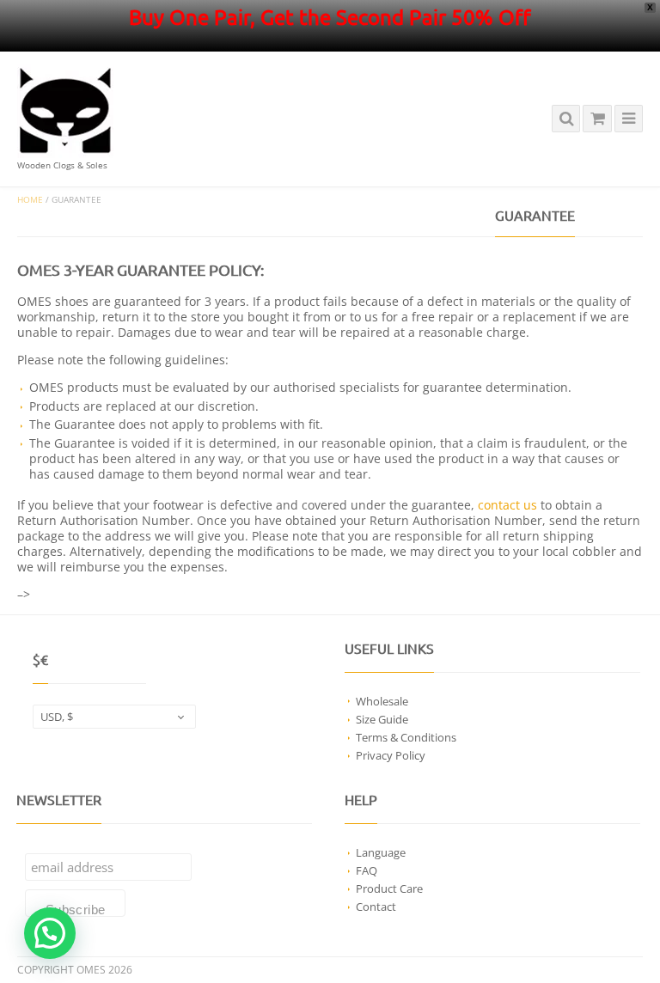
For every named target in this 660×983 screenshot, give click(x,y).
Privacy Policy (390, 755)
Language (381, 852)
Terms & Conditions (406, 737)
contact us (507, 505)
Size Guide (382, 719)
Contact (376, 906)
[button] (50, 933)
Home (30, 199)
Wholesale (382, 701)
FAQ (366, 870)
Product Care (389, 888)
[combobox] (114, 717)
